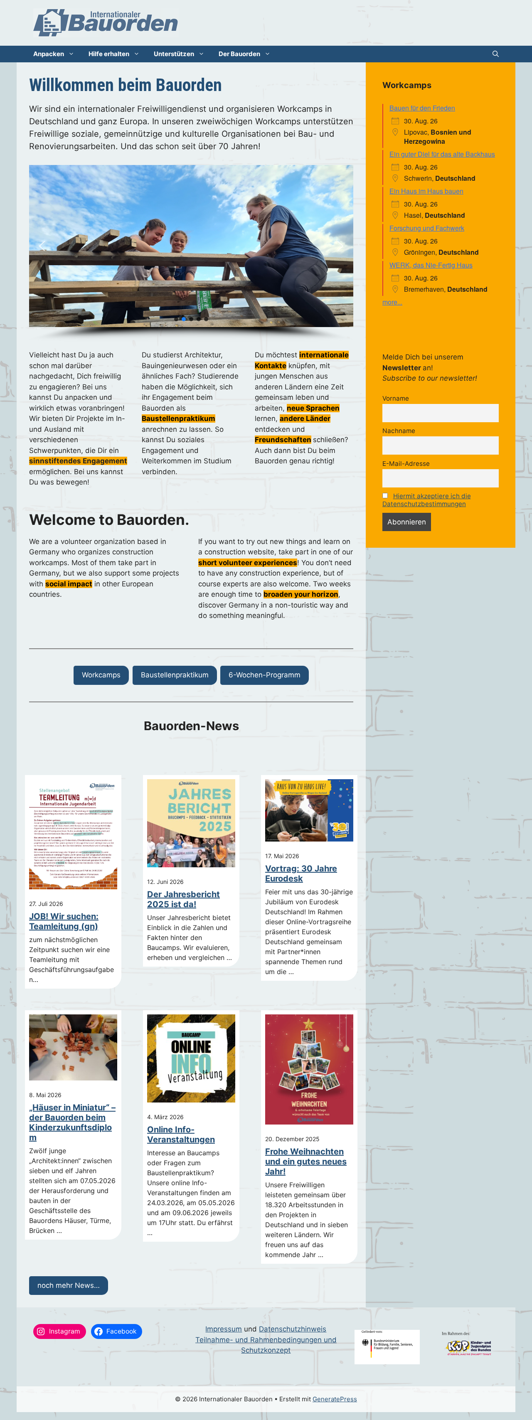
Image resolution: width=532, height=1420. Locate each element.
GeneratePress (335, 1399)
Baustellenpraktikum (175, 675)
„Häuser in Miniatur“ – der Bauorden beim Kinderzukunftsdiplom (72, 1122)
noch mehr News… (68, 1285)
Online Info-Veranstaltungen (181, 1134)
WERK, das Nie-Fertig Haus (431, 265)
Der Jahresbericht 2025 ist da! (183, 899)
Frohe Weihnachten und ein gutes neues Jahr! (306, 1161)
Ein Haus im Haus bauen (426, 191)
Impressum (223, 1329)
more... (392, 302)
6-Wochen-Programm (264, 675)
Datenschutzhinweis (292, 1329)
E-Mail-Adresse (406, 464)
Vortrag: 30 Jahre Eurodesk (301, 874)
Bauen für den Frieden (422, 108)
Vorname (395, 398)
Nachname (398, 431)
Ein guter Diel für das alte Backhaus (442, 154)
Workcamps (101, 675)
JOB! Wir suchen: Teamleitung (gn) (64, 921)
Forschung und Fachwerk (426, 228)
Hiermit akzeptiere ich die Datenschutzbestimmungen (426, 500)
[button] (495, 54)
